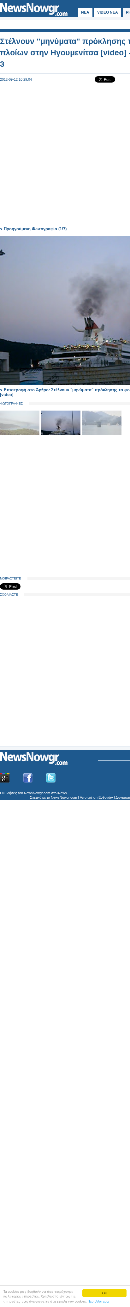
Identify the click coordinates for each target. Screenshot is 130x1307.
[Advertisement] (47, 696)
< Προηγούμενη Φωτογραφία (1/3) (33, 228)
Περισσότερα (98, 1301)
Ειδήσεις (10, 793)
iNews (62, 793)
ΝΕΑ (85, 12)
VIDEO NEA (107, 12)
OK (104, 1293)
